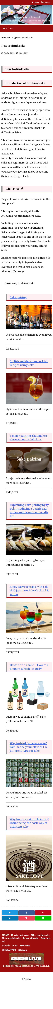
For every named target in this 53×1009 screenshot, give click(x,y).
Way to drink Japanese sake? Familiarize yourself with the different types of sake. (29, 747)
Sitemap (22, 950)
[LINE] (43, 918)
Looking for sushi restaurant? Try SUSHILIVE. (26, 966)
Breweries (25, 945)
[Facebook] (26, 912)
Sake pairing (18, 297)
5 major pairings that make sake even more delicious (29, 437)
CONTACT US (9, 950)
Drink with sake (31, 938)
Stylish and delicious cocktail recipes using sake (29, 363)
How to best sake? (20, 935)
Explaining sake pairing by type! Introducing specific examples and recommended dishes (29, 510)
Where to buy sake (40, 935)
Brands (6, 945)
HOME (7, 37)
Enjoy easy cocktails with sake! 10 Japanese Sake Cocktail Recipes (29, 590)
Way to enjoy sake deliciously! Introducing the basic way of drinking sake (29, 822)
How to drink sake (25, 37)
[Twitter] (10, 912)
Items (15, 945)
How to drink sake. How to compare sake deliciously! (29, 666)
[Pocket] (26, 918)
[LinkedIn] (10, 918)
